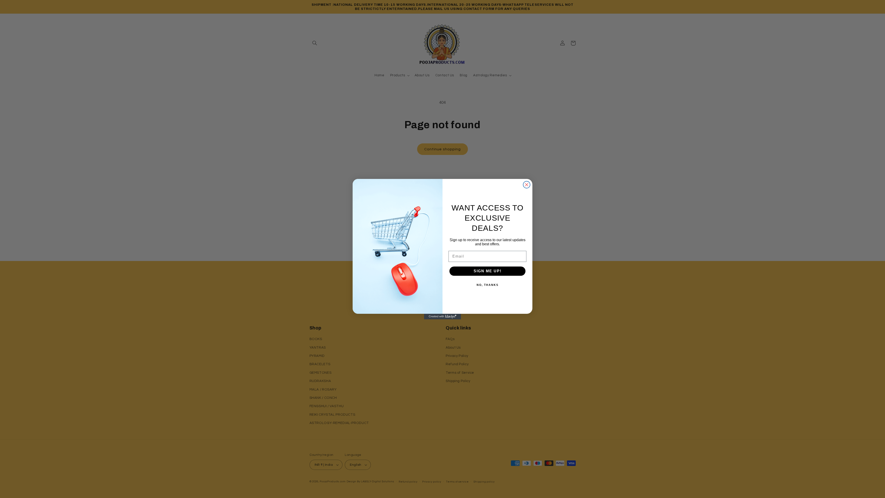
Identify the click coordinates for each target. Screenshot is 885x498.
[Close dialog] (526, 184)
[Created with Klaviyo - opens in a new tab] (442, 316)
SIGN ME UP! (488, 271)
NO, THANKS (488, 285)
